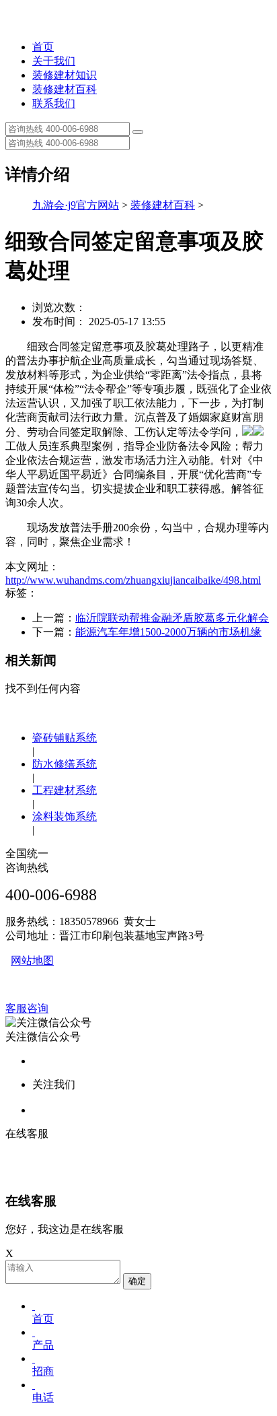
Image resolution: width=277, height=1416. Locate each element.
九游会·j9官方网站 (75, 205)
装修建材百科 (64, 89)
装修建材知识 (64, 75)
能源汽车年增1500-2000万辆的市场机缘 (168, 632)
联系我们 (53, 103)
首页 (43, 47)
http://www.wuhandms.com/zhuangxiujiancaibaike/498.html (133, 580)
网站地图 (32, 960)
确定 (137, 1281)
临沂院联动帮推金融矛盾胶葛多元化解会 (172, 617)
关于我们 (53, 61)
